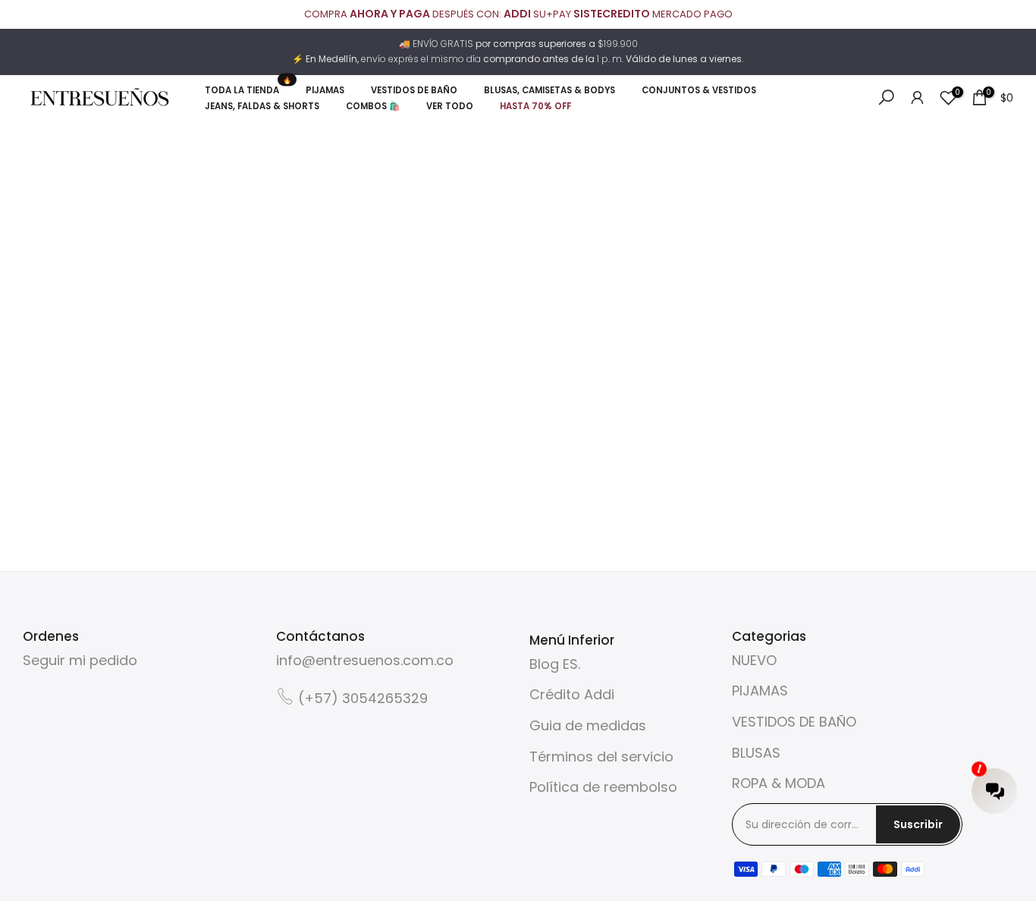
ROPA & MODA (778, 783)
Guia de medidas (587, 725)
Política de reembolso (603, 786)
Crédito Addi (571, 694)
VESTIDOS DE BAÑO (794, 721)
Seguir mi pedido (80, 660)
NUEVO (754, 660)
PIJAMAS (760, 690)
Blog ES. (554, 664)
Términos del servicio (601, 756)
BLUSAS (756, 752)
